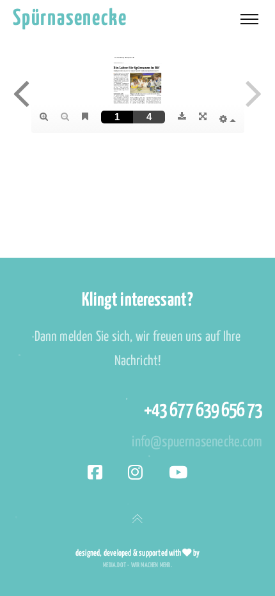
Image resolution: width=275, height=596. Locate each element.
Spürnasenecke (70, 18)
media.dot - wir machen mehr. (137, 565)
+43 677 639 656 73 (203, 410)
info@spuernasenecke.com (197, 442)
